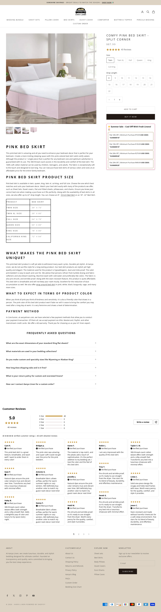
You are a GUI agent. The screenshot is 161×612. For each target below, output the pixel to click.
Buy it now (131, 117)
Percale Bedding (145, 20)
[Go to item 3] (25, 130)
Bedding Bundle (15, 20)
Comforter (103, 20)
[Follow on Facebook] (7, 595)
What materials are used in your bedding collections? (31, 351)
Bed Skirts (98, 557)
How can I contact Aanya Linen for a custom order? (30, 384)
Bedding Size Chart (73, 587)
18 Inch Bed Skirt (68, 195)
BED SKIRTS (69, 20)
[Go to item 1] (9, 130)
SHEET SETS (34, 20)
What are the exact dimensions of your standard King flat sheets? (37, 343)
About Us (69, 553)
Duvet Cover (86, 20)
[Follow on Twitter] (14, 595)
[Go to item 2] (17, 130)
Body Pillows (99, 562)
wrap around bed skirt (45, 284)
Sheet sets (98, 553)
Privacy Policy (71, 570)
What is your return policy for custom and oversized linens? (34, 376)
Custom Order (80, 24)
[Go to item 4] (33, 130)
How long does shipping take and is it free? (26, 367)
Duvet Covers (99, 566)
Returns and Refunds (74, 566)
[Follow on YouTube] (33, 595)
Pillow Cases (99, 574)
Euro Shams (99, 570)
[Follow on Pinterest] (27, 595)
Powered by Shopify (35, 604)
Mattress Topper (123, 20)
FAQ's (67, 578)
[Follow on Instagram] (20, 595)
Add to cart (130, 109)
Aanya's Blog (70, 574)
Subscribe (127, 571)
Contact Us (69, 557)
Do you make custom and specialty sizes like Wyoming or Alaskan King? (40, 359)
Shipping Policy (71, 562)
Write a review (143, 422)
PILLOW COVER (52, 20)
